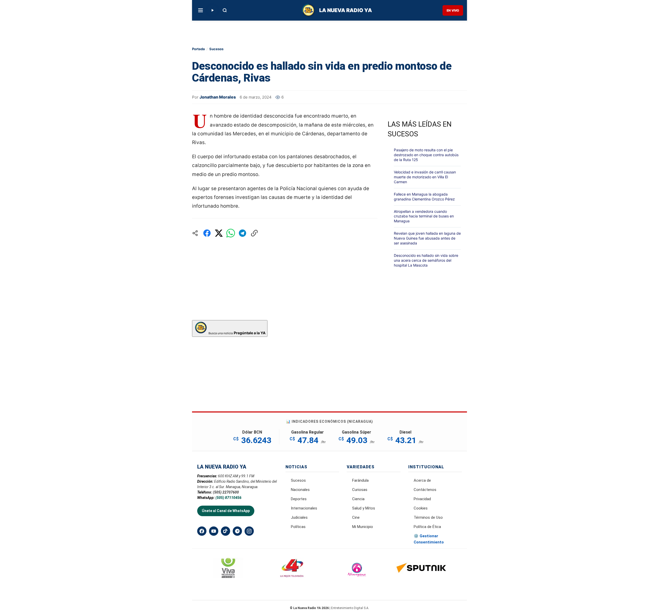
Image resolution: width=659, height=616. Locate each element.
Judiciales (299, 517)
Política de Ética (427, 526)
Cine (356, 517)
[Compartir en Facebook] (207, 233)
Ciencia (358, 499)
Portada (198, 49)
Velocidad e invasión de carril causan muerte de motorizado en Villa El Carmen (425, 177)
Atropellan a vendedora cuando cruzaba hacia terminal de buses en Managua (424, 216)
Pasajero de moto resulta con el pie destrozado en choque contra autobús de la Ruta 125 (426, 155)
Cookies (421, 508)
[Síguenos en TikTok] (225, 531)
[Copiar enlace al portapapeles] (254, 233)
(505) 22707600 (226, 492)
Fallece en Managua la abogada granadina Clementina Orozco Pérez (424, 196)
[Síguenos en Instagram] (249, 531)
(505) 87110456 (228, 498)
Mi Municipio (362, 526)
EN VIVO (453, 10)
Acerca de (422, 480)
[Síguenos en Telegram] (237, 531)
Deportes (299, 499)
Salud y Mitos (363, 508)
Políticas (298, 526)
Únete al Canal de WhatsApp (226, 511)
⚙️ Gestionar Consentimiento (429, 539)
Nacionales (300, 489)
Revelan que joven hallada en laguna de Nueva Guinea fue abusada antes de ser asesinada (427, 238)
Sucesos (216, 49)
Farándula (360, 480)
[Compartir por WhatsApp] (230, 233)
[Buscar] (225, 10)
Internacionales (304, 508)
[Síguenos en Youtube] (213, 531)
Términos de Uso (428, 517)
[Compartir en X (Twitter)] (218, 233)
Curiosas (359, 489)
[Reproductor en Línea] (212, 10)
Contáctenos (425, 489)
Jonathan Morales (218, 97)
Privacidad (422, 499)
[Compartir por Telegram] (242, 233)
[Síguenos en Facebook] (201, 531)
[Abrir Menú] (200, 10)
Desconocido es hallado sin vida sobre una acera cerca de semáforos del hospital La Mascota (426, 260)
